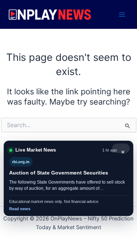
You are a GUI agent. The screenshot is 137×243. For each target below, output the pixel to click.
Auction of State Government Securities (58, 173)
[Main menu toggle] (122, 14)
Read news (19, 209)
